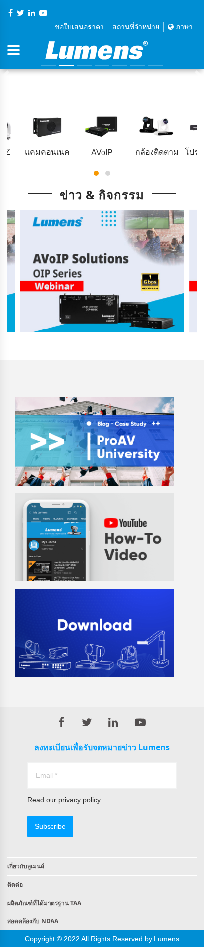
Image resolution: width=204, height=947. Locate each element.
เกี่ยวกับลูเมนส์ (25, 866)
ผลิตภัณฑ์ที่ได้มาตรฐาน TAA (44, 903)
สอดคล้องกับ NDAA (32, 921)
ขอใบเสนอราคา (79, 27)
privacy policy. (80, 800)
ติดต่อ (15, 884)
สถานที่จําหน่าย (135, 27)
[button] (96, 173)
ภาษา (183, 27)
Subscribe (50, 826)
